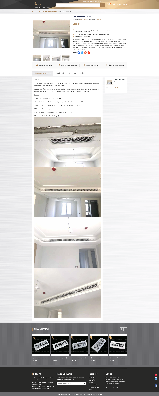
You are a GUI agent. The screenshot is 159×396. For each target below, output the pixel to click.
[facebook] (110, 387)
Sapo (101, 394)
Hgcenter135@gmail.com (42, 388)
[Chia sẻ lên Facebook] (79, 52)
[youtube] (117, 387)
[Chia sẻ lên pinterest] (85, 52)
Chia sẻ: (75, 52)
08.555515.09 (86, 31)
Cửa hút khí (41, 329)
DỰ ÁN (91, 382)
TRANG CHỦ (92, 377)
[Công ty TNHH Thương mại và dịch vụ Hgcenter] (37, 3)
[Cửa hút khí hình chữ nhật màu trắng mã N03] (79, 345)
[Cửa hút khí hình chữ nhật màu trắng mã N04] (99, 345)
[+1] (89, 52)
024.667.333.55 (79, 31)
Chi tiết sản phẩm (47, 361)
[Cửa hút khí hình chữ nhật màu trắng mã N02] (60, 345)
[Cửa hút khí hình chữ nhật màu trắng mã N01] (41, 345)
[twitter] (106, 387)
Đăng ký (125, 4)
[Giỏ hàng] (108, 4)
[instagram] (113, 387)
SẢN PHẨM (92, 380)
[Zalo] (156, 378)
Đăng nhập (118, 4)
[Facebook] (156, 385)
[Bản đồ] (156, 375)
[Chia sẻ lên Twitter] (82, 52)
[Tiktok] (156, 382)
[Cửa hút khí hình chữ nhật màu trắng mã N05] (118, 345)
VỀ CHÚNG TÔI (93, 385)
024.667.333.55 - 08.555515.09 (45, 386)
